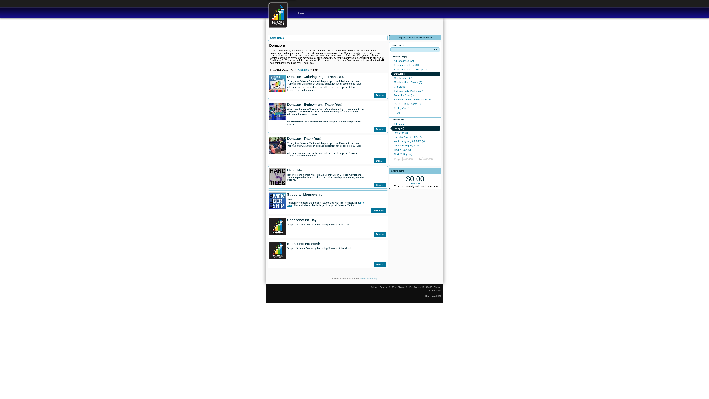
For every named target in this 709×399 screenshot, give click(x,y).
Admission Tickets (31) (406, 65)
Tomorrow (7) (401, 132)
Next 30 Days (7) (403, 154)
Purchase (379, 210)
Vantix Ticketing (368, 278)
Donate (380, 95)
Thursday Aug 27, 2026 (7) (408, 145)
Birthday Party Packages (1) (409, 91)
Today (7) (399, 128)
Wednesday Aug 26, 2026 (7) (409, 141)
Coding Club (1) (402, 108)
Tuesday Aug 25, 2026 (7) (408, 137)
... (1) (397, 112)
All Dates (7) (400, 124)
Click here (303, 69)
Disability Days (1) (404, 95)
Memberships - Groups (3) (408, 82)
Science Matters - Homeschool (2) (412, 99)
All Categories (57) (404, 60)
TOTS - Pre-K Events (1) (407, 104)
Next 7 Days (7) (402, 150)
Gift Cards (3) (401, 86)
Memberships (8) (403, 78)
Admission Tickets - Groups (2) (410, 69)
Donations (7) (401, 73)
